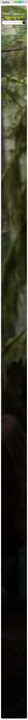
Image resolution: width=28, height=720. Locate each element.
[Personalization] (23, 2)
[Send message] (24, 22)
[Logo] (6, 2)
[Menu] (26, 2)
